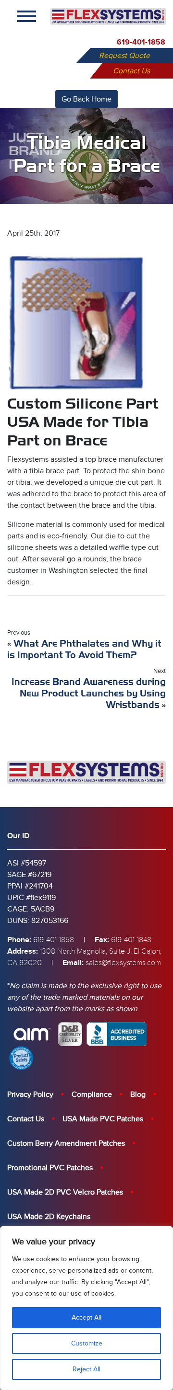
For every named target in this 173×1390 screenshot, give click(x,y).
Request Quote (124, 55)
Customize (86, 1343)
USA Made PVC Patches (102, 1119)
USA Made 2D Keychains (48, 1216)
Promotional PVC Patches (50, 1168)
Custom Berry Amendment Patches (66, 1143)
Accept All (86, 1317)
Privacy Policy (30, 1094)
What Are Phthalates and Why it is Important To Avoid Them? (84, 649)
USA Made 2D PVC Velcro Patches (65, 1192)
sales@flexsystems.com (123, 962)
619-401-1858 (141, 42)
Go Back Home (86, 99)
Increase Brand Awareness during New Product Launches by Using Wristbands (89, 693)
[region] (86, 1308)
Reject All (86, 1369)
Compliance (92, 1094)
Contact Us (131, 71)
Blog (138, 1094)
